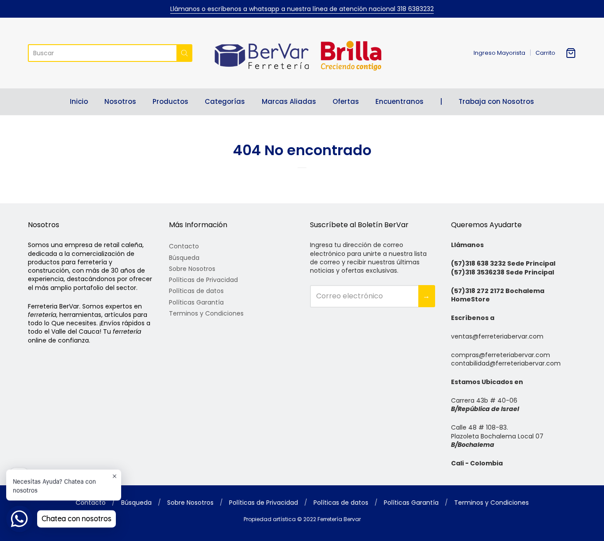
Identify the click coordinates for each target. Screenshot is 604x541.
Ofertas (346, 101)
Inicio (79, 101)
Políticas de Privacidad (203, 279)
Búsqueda (184, 257)
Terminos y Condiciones (206, 313)
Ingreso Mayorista (499, 53)
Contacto (184, 246)
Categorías (225, 101)
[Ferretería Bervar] (302, 53)
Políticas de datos (196, 290)
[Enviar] (184, 53)
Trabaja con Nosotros (496, 101)
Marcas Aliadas (289, 101)
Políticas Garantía (196, 302)
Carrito (545, 53)
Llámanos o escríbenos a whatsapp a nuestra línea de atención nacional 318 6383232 (302, 8)
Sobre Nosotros (192, 268)
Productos (170, 101)
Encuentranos (399, 101)
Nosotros (120, 101)
